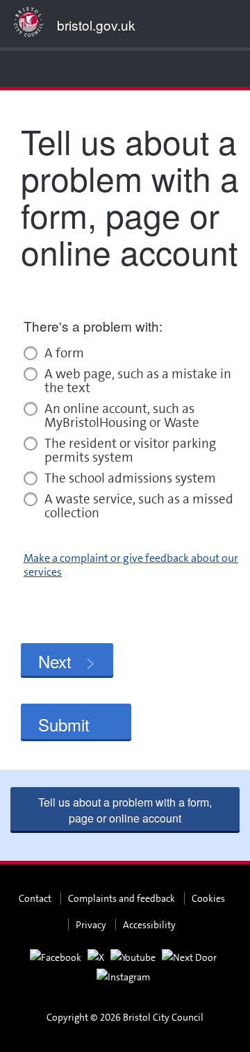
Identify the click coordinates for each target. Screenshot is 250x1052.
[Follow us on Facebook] (55, 956)
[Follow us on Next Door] (189, 956)
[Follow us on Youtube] (133, 956)
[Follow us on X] (96, 956)
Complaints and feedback (121, 898)
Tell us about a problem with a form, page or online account (125, 810)
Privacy (91, 925)
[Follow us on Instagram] (123, 975)
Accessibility (149, 925)
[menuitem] (14, 69)
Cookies (208, 898)
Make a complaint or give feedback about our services (131, 565)
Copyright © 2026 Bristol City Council (125, 1017)
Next (55, 661)
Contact (35, 898)
